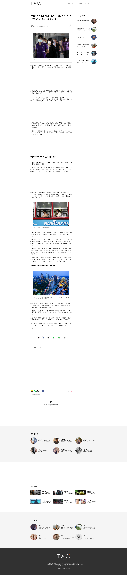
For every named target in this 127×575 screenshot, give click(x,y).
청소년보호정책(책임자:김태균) (71, 563)
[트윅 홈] (35, 3)
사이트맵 (77, 563)
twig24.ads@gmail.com (66, 565)
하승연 (31, 25)
